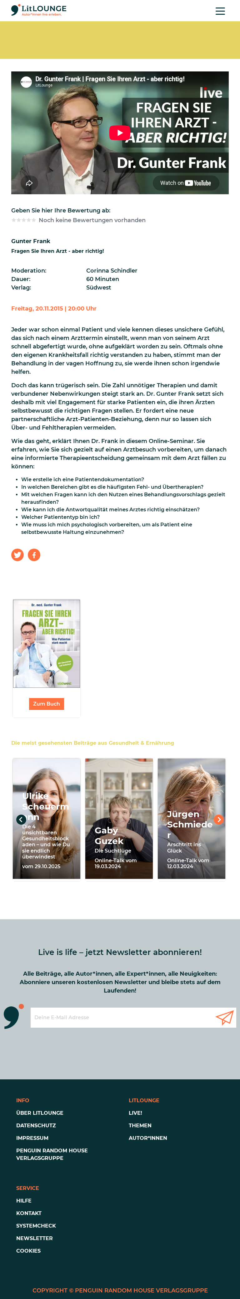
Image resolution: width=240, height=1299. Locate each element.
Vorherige (21, 820)
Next (219, 820)
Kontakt (29, 1213)
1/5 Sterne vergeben (13, 219)
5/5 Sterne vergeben (33, 219)
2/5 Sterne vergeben (18, 219)
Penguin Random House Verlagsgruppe (52, 1154)
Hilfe (24, 1201)
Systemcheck (36, 1226)
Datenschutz (36, 1126)
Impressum (32, 1138)
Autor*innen (148, 1138)
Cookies (28, 1251)
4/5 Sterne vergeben (28, 219)
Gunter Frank (30, 241)
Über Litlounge (39, 1113)
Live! (135, 1113)
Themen (140, 1126)
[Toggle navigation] (220, 10)
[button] (17, 555)
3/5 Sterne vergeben (23, 219)
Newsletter (34, 1238)
